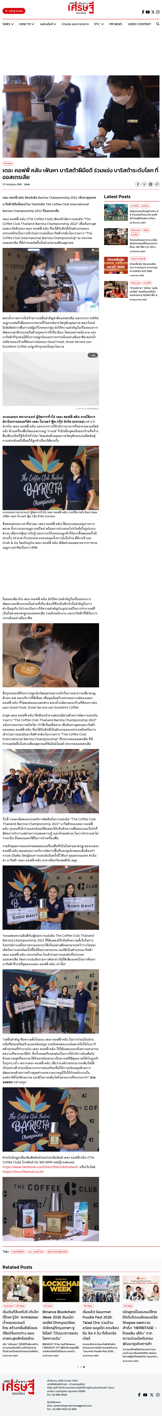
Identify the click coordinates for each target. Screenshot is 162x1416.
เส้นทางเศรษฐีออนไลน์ (57, 1251)
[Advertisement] (81, 51)
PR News (115, 24)
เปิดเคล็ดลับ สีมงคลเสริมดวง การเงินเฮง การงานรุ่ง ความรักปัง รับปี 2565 (144, 267)
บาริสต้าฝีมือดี (18, 1251)
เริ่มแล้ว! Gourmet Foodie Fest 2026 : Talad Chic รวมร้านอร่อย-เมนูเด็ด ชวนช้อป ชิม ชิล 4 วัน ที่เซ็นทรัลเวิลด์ (101, 1325)
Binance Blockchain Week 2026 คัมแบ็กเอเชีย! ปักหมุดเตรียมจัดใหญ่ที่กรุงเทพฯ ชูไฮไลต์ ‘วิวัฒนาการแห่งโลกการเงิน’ (60, 1325)
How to (25, 24)
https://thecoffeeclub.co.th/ (23, 1171)
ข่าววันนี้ (134, 206)
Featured (135, 230)
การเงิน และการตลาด (75, 24)
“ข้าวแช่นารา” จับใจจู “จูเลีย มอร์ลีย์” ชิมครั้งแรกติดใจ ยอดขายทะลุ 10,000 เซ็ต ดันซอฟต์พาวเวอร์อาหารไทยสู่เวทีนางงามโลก (144, 295)
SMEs (6, 24)
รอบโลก (145, 206)
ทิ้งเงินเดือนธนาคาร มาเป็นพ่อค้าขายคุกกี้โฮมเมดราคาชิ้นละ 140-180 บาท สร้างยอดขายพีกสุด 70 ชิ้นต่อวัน (144, 245)
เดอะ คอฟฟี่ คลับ (35, 1251)
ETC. (97, 24)
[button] (78, 1367)
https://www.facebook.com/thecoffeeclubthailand (40, 1166)
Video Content (139, 24)
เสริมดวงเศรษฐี (138, 258)
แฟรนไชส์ (46, 24)
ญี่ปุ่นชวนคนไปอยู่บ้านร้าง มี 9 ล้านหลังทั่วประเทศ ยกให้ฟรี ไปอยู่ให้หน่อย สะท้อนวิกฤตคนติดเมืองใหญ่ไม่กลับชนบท (144, 218)
